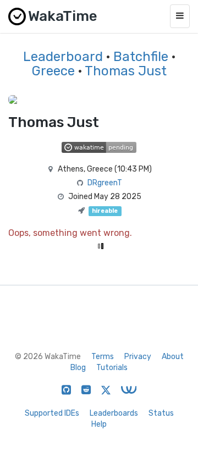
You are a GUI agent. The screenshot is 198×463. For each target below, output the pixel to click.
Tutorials (112, 367)
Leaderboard (63, 56)
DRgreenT (104, 183)
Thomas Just (126, 71)
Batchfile (140, 56)
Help (99, 424)
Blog (78, 367)
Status (161, 413)
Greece (53, 71)
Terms (102, 356)
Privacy (137, 356)
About (173, 356)
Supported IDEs (52, 413)
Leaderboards (114, 413)
